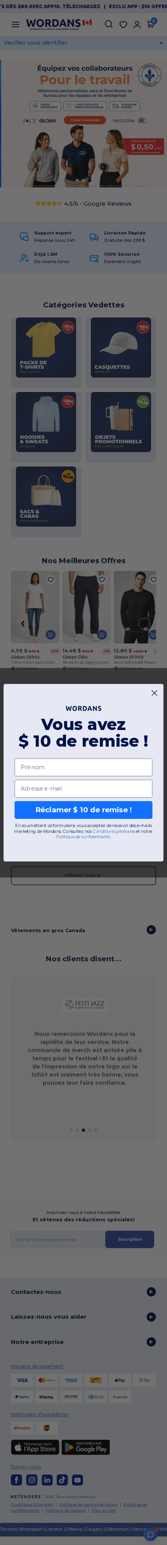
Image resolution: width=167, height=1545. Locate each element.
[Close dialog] (154, 693)
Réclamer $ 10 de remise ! (83, 809)
